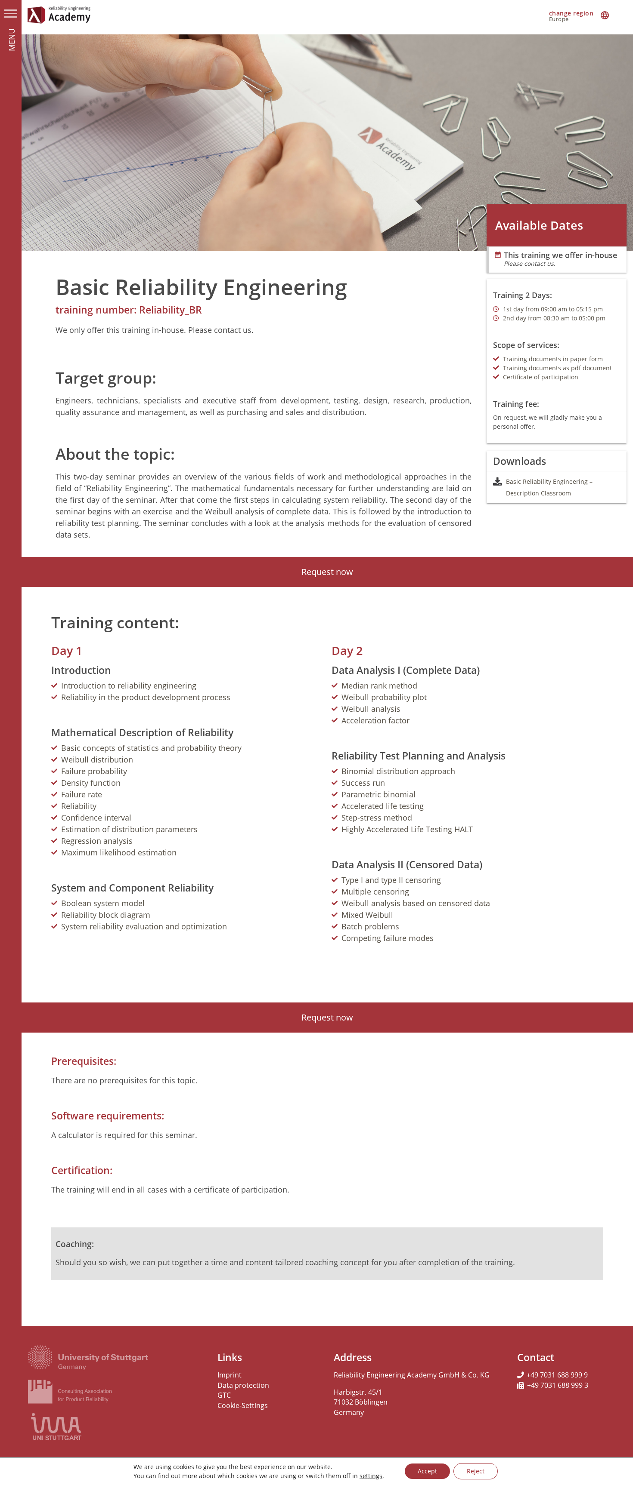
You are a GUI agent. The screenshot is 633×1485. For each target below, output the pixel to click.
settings (371, 1476)
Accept (427, 1471)
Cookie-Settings (242, 1405)
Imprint (229, 1375)
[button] (327, 572)
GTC (224, 1395)
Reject (475, 1471)
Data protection (243, 1385)
